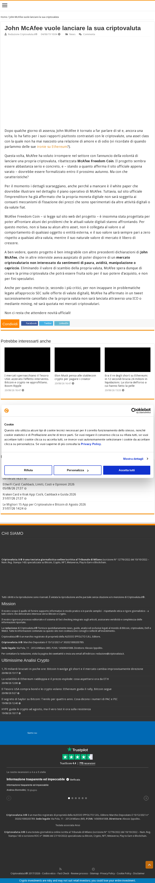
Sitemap (94, 873)
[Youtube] (81, 869)
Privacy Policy (91, 444)
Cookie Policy (124, 873)
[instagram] (85, 869)
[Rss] (60, 869)
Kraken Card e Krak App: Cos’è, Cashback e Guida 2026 (39, 494)
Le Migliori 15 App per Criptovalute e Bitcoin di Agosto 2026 (44, 504)
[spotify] (89, 869)
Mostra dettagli (133, 458)
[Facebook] (64, 869)
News (72, 34)
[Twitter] (68, 869)
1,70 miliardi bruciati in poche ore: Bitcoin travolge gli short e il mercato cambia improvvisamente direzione (72, 669)
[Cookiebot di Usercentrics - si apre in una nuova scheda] (134, 411)
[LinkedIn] (77, 869)
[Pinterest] (72, 869)
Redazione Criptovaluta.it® (22, 34)
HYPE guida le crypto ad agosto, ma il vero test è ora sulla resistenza (46, 709)
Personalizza (75, 470)
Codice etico (49, 873)
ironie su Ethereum (52, 147)
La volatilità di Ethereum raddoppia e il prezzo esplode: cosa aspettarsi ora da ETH (55, 679)
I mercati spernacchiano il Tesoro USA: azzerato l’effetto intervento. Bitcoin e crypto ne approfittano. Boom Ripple (27, 381)
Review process (79, 873)
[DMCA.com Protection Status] (77, 852)
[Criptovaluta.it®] (77, 6)
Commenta (89, 34)
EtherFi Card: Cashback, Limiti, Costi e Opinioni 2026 (38, 484)
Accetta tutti (127, 470)
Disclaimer (139, 873)
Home (4, 17)
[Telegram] (94, 869)
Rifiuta (28, 470)
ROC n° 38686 (41, 835)
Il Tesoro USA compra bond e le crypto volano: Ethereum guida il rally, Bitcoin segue (57, 689)
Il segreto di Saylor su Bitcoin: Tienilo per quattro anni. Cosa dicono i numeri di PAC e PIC (60, 699)
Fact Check (63, 873)
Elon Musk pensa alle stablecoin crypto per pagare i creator (75, 377)
